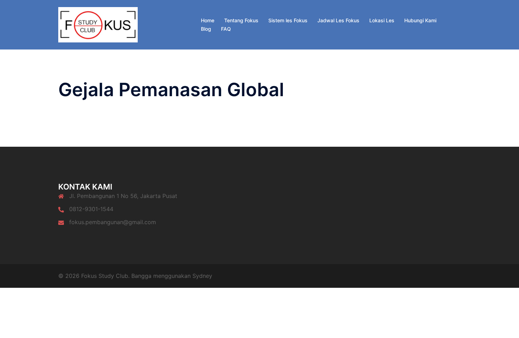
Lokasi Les (381, 20)
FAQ (226, 29)
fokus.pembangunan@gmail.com (112, 222)
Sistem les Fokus (288, 20)
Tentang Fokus (241, 20)
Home (207, 20)
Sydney (202, 275)
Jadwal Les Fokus (338, 20)
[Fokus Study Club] (98, 24)
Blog (206, 29)
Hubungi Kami (420, 20)
